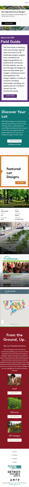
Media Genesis (17, 484)
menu (26, 2)
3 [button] (16, 28)
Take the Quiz (14, 141)
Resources (14, 458)
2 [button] (13, 28)
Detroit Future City (14, 483)
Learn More (9, 23)
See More (20, 182)
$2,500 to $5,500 (4, 211)
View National (14, 416)
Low (2, 215)
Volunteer (17, 211)
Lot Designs (14, 455)
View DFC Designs (14, 440)
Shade (21, 219)
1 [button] (11, 28)
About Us (14, 451)
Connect (14, 462)
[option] (14, 15)
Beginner (17, 215)
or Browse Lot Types (14, 144)
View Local (14, 393)
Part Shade (17, 219)
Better (2, 219)
